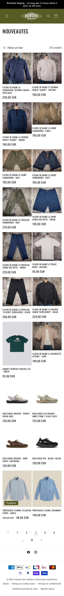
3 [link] (36, 532)
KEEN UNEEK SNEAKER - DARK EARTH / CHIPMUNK (15, 459)
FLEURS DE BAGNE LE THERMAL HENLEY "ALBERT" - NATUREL (45, 88)
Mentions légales (48, 588)
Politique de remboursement (23, 583)
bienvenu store (20, 579)
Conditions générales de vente (25, 588)
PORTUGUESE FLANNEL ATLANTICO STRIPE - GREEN (17, 511)
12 (32, 540)
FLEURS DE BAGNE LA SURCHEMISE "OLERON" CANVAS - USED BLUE (17, 90)
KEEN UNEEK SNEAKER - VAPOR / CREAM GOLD (16, 415)
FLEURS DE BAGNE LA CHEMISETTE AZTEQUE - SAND (46, 355)
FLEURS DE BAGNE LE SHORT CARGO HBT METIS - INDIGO (44, 218)
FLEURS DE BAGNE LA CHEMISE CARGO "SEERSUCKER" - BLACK (45, 310)
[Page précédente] (8, 532)
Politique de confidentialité (49, 583)
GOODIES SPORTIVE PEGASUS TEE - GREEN (17, 370)
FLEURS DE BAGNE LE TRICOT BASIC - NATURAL (44, 265)
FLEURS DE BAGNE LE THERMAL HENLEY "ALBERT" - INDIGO (16, 138)
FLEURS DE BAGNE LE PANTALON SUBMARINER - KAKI (16, 221)
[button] (7, 16)
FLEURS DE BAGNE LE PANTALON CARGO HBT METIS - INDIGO (16, 266)
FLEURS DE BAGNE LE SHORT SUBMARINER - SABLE (44, 129)
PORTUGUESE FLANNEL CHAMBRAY (46, 510)
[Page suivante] (41, 540)
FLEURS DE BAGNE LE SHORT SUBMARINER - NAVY (44, 176)
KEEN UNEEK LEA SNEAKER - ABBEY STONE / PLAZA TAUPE (44, 415)
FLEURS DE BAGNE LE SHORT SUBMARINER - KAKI (14, 176)
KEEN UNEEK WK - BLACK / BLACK (46, 458)
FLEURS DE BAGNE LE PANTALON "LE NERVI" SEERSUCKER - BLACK (16, 311)
